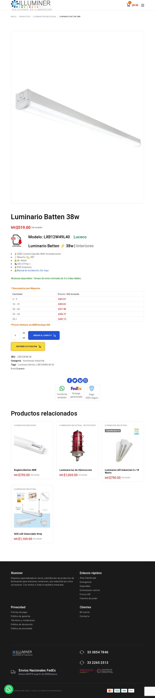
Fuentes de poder (88, 598)
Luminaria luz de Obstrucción (75, 470)
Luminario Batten (26, 364)
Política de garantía (20, 616)
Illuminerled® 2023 (20, 691)
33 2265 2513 (97, 663)
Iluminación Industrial (33, 360)
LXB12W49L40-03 (45, 364)
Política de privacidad (21, 628)
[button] (8, 689)
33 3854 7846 (97, 652)
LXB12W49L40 (65, 237)
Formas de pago (19, 612)
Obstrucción (89, 425)
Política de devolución (22, 624)
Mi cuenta (85, 612)
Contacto (84, 616)
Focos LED (85, 594)
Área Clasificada (88, 578)
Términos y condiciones (23, 620)
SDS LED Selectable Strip (28, 534)
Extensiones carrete (90, 590)
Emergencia (85, 582)
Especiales (85, 586)
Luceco (21, 368)
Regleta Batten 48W (25, 470)
